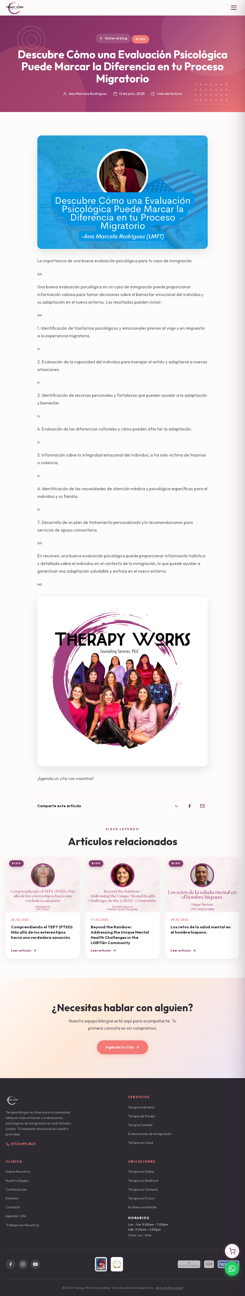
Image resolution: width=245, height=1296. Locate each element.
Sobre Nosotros (18, 1171)
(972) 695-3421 (23, 1144)
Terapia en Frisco (141, 1198)
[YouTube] (35, 1264)
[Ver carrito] (232, 1251)
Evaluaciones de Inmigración (150, 1134)
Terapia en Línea (140, 1142)
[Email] (202, 806)
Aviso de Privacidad (169, 1288)
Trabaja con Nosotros (22, 1225)
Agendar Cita (16, 1216)
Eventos (12, 1198)
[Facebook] (189, 806)
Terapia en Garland (142, 1189)
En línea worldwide (142, 1207)
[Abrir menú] (233, 7)
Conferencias (16, 1189)
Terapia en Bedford (143, 1180)
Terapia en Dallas (141, 1171)
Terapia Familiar (140, 1125)
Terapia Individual (141, 1107)
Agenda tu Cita (120, 1047)
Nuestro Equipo (17, 1180)
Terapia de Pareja (141, 1116)
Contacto (13, 1207)
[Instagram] (23, 1264)
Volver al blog (116, 38)
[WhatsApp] (176, 806)
